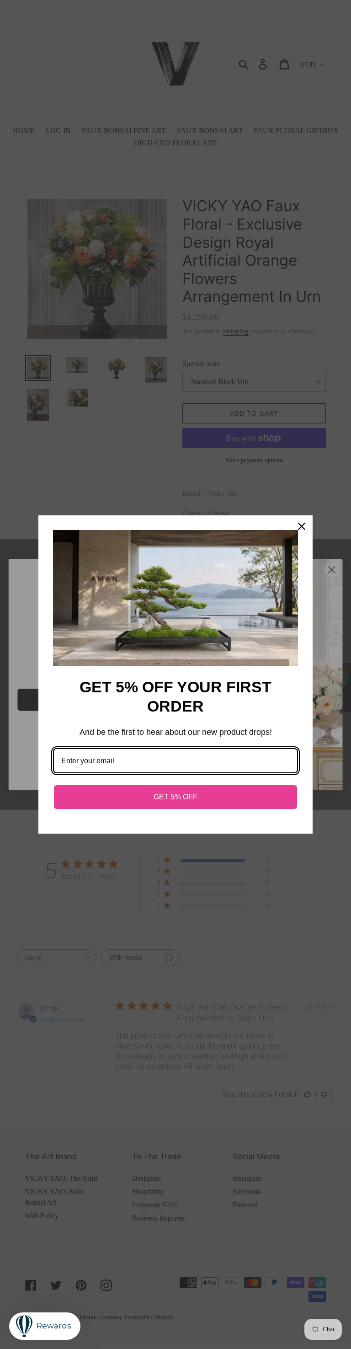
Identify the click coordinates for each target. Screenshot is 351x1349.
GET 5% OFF (175, 797)
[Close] (302, 526)
